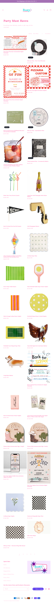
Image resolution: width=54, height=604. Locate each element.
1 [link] (19, 554)
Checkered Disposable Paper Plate (35, 516)
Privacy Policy (7, 577)
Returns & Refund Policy (9, 574)
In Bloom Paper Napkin (9, 516)
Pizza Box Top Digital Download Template (37, 90)
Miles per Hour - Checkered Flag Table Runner (14, 545)
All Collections (7, 567)
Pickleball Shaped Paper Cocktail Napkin (36, 316)
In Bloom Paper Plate (32, 255)
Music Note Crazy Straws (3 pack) (11, 195)
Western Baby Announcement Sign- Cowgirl (14, 446)
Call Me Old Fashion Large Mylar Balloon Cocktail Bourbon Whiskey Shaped (13, 165)
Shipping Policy (7, 571)
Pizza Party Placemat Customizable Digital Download (13, 52)
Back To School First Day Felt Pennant (12, 226)
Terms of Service (7, 580)
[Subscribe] (27, 589)
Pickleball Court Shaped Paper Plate (12, 345)
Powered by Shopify (15, 600)
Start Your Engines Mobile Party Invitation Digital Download (13, 476)
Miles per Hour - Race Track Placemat (36, 60)
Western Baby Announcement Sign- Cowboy (37, 446)
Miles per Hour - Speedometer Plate (35, 130)
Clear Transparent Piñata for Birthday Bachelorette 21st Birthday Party (12, 256)
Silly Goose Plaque (31, 535)
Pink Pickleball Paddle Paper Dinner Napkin (37, 286)
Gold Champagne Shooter (33, 226)
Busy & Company (9, 600)
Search (5, 564)
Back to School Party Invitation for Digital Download (37, 385)
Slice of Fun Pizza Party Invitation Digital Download (13, 100)
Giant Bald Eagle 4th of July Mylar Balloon (37, 345)
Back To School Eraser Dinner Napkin (12, 415)
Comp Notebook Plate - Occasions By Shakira (37, 161)
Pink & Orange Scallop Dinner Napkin (12, 316)
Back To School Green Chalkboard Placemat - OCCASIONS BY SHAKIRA (14, 131)
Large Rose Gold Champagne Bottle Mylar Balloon (37, 196)
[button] (2, 10)
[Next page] (34, 554)
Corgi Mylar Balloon (8, 375)
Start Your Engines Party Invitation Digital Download (37, 486)
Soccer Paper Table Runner (10, 286)
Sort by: (30, 33)
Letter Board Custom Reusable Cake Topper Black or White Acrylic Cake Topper (37, 416)
